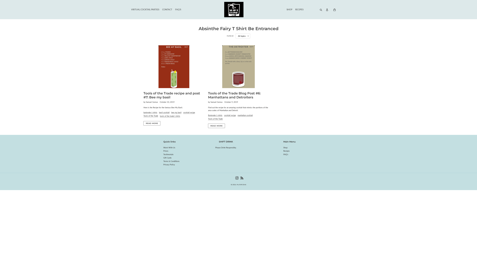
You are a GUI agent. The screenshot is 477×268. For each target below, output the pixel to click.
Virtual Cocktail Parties (145, 9)
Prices (165, 151)
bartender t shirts (150, 112)
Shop (289, 9)
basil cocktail (164, 112)
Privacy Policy (169, 164)
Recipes (299, 9)
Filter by (230, 36)
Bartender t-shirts (215, 115)
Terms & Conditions (171, 161)
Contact (167, 9)
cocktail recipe (189, 112)
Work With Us (169, 147)
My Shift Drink (241, 184)
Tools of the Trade (150, 116)
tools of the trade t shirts (170, 116)
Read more (152, 123)
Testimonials (168, 154)
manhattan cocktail (245, 115)
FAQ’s (178, 9)
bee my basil (176, 112)
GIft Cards (167, 158)
